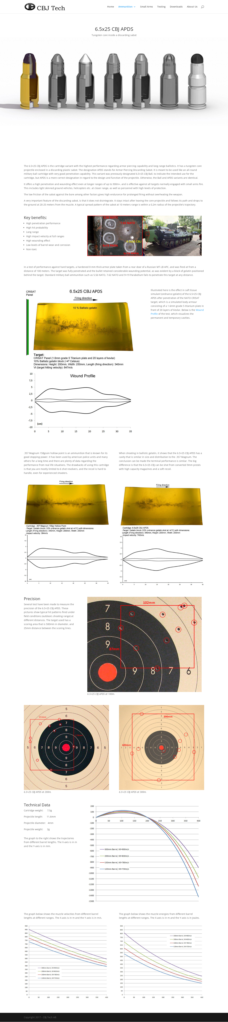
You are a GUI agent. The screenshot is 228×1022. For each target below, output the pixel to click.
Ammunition (125, 7)
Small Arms (146, 7)
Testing (161, 7)
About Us (192, 7)
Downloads (176, 7)
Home (110, 7)
